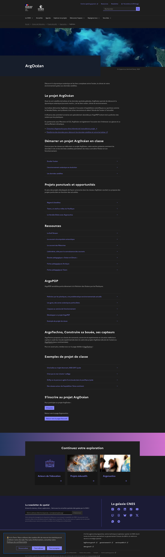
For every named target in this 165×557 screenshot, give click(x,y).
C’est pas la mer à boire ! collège (58, 374)
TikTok (131, 509)
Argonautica (63, 24)
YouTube (137, 509)
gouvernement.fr (105, 543)
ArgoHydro (49, 342)
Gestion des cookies (85, 553)
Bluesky (125, 515)
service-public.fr (120, 543)
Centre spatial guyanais (88, 4)
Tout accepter (54, 548)
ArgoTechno (87, 347)
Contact (96, 553)
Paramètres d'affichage (131, 4)
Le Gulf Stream (52, 233)
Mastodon (131, 515)
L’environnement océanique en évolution (62, 167)
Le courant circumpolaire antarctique (60, 239)
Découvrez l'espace (76, 18)
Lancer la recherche (138, 9)
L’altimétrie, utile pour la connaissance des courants (66, 251)
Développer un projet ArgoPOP (58, 315)
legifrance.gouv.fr (90, 543)
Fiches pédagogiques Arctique (58, 264)
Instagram (112, 509)
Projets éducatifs (52, 24)
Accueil (27, 24)
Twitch (112, 515)
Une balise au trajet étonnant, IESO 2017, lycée (64, 368)
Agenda (48, 18)
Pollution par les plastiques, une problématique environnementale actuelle (74, 296)
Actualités (39, 18)
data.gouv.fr (88, 547)
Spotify (118, 521)
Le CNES (28, 18)
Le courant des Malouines (56, 245)
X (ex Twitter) (137, 515)
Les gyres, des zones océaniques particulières (63, 303)
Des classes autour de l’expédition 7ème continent (65, 386)
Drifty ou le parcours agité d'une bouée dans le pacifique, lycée (70, 380)
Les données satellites (55, 173)
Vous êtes (106, 18)
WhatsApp (112, 521)
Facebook (118, 509)
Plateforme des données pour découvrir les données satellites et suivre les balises (76, 132)
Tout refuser (38, 548)
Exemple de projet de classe (57, 321)
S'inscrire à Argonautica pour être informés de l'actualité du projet (71, 128)
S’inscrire (49, 408)
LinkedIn (125, 509)
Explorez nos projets (60, 18)
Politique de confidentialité (17, 542)
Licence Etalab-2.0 (93, 556)
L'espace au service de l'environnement (61, 309)
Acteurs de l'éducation (38, 24)
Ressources (104, 4)
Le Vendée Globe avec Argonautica (60, 215)
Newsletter (114, 4)
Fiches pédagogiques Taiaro (57, 270)
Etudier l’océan (52, 161)
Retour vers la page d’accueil (56, 418)
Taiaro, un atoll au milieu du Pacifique (60, 209)
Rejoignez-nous (92, 18)
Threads (118, 515)
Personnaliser (23, 548)
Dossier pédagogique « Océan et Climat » (62, 257)
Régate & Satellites (54, 202)
